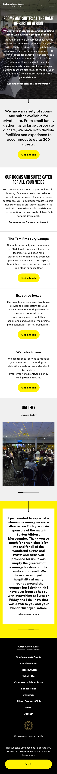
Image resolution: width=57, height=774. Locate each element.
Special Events (28, 610)
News (28, 654)
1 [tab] (20, 492)
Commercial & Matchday (28, 629)
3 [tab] (31, 492)
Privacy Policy (28, 701)
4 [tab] (36, 492)
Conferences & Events (28, 604)
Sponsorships (28, 635)
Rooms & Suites (28, 616)
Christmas (28, 641)
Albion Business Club (28, 648)
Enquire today (28, 414)
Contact (28, 660)
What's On (28, 622)
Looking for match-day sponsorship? (28, 83)
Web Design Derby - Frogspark (28, 711)
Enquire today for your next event (28, 222)
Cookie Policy (28, 706)
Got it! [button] (28, 764)
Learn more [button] (28, 755)
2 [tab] (25, 492)
